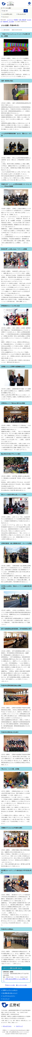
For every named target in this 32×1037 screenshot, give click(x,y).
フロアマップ (19, 1026)
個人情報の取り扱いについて (9, 993)
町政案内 (16, 19)
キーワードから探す (6, 8)
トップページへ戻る (22, 985)
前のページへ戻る (11, 985)
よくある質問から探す (7, 14)
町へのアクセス (7, 1026)
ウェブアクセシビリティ (8, 996)
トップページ (10, 19)
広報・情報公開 (22, 19)
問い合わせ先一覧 (22, 14)
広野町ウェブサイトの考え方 (9, 990)
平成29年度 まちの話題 (8, 21)
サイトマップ (5, 16)
